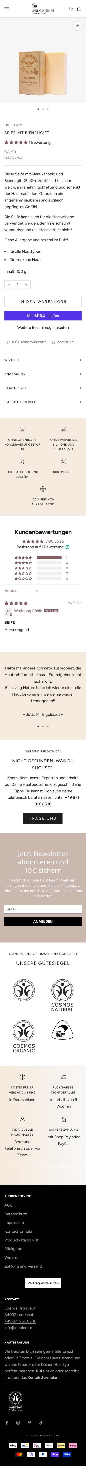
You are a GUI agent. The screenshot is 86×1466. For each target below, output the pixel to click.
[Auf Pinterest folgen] (29, 1423)
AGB (8, 1205)
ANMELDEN (43, 921)
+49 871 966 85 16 (20, 1321)
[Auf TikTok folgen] (41, 1423)
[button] (16, 142)
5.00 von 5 (54, 541)
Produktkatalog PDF (21, 1240)
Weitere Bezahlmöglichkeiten (43, 327)
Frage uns (43, 818)
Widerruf (12, 1257)
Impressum (14, 1222)
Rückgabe (13, 1248)
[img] (16, 603)
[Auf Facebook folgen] (6, 1423)
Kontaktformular (18, 1231)
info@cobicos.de (19, 1327)
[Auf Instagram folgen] (18, 1423)
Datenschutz (15, 1214)
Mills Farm (13, 125)
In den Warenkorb (43, 301)
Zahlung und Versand (23, 1266)
